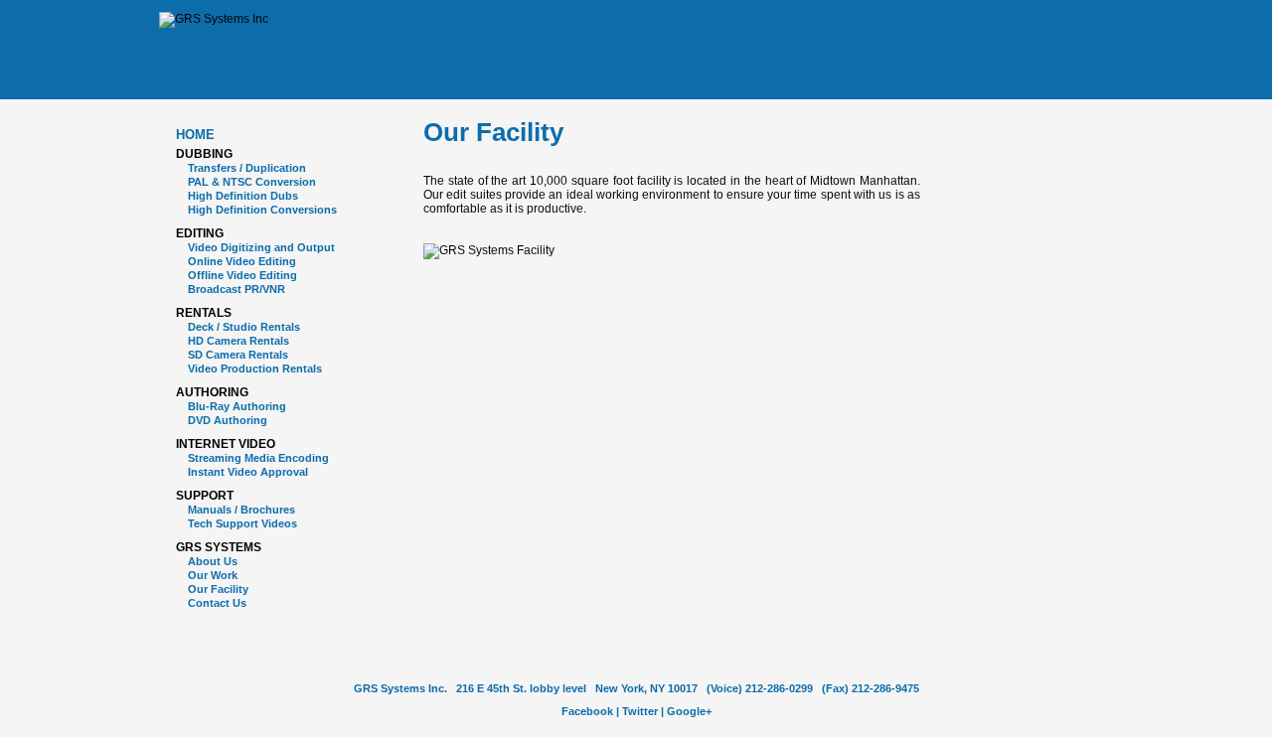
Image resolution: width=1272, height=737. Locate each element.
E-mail (1050, 133)
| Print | (1018, 133)
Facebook (587, 711)
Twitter (640, 711)
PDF (984, 133)
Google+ (689, 711)
